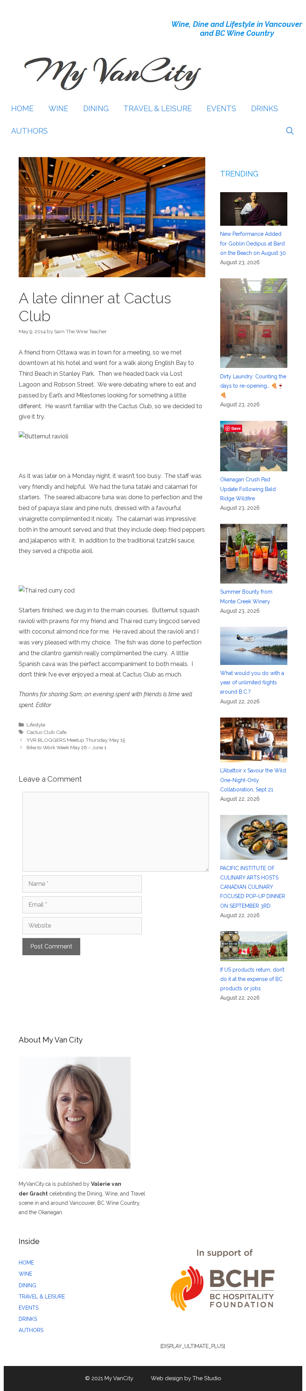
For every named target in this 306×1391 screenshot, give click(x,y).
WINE (58, 108)
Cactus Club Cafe (46, 732)
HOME (22, 108)
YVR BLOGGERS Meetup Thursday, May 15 (75, 740)
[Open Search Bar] (290, 131)
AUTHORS (29, 130)
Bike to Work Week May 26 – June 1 (66, 747)
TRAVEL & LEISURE (158, 108)
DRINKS (264, 108)
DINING (96, 108)
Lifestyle (35, 725)
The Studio (207, 1378)
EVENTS (221, 108)
